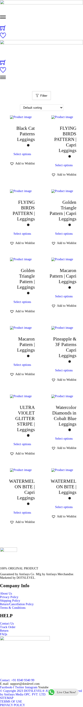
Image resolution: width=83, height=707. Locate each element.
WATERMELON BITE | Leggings (63, 487)
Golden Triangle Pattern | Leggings (26, 279)
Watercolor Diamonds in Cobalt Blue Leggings (64, 416)
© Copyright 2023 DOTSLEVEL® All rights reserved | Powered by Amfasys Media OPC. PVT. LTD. (41, 692)
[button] (22, 163)
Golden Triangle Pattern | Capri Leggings (63, 211)
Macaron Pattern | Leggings (26, 344)
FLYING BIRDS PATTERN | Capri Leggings (65, 139)
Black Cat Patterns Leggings (25, 134)
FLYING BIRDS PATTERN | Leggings (24, 211)
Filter (43, 95)
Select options (22, 154)
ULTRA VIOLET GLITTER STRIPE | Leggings (25, 418)
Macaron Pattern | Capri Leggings (63, 276)
